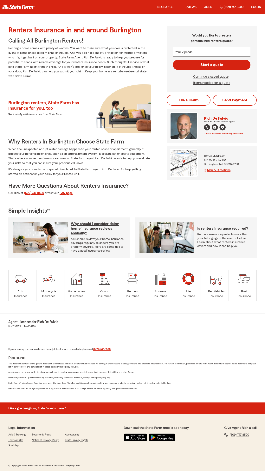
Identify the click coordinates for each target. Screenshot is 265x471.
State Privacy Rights (76, 440)
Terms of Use (15, 440)
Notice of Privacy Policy (45, 440)
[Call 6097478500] (207, 127)
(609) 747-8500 (233, 7)
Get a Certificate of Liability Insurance (223, 133)
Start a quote (211, 65)
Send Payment (234, 100)
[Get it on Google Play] (162, 437)
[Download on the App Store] (135, 437)
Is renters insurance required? (222, 228)
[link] (18, 7)
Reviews (190, 7)
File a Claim (189, 100)
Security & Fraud (41, 434)
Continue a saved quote (211, 76)
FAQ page (66, 193)
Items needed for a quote (211, 82)
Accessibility (72, 434)
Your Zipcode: (184, 52)
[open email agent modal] (215, 127)
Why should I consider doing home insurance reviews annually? (95, 228)
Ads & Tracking (17, 434)
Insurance (165, 7)
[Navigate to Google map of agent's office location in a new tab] (222, 127)
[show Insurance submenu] (175, 7)
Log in (256, 7)
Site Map (13, 445)
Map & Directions (218, 170)
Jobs (208, 7)
